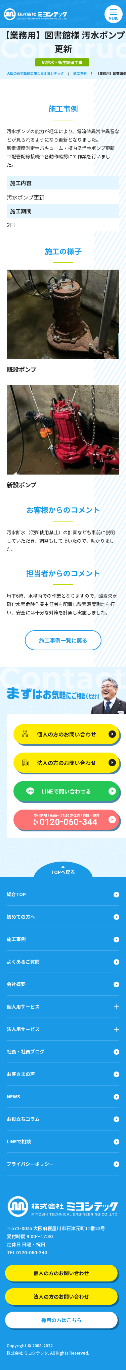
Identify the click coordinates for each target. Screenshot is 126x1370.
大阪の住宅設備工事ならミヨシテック (35, 73)
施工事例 (80, 73)
